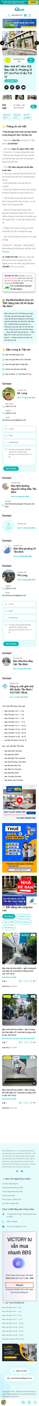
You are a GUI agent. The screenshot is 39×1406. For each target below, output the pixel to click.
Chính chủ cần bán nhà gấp (15, 369)
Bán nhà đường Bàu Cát (14, 355)
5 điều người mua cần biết (12, 1192)
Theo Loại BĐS (9, 922)
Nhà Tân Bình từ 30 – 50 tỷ (15, 733)
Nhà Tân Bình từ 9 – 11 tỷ (15, 722)
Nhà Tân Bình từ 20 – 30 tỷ (15, 729)
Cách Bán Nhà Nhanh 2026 (12, 1188)
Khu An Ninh (10, 374)
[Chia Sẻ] (18, 87)
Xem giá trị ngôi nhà (10, 1203)
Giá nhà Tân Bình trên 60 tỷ (16, 740)
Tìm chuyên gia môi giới (11, 1199)
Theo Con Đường (24, 922)
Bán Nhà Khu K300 (12, 755)
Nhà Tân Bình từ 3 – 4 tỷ (14, 711)
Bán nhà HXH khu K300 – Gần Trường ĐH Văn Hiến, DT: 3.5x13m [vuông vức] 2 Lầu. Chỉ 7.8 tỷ (19, 1092)
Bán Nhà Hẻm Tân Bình (19, 60)
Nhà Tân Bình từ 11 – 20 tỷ (15, 726)
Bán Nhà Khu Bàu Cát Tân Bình (23, 662)
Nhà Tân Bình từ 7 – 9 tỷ (14, 718)
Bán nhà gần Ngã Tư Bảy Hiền (16, 364)
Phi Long (22, 575)
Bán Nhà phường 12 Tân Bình (25, 550)
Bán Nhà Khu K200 (12, 773)
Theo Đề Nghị (8, 916)
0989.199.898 (12, 1222)
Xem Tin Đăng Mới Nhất (26, 398)
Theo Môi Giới (9, 928)
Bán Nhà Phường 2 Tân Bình (15, 762)
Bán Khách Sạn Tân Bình (14, 780)
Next (37, 43)
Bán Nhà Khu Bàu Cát (13, 766)
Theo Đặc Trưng (23, 916)
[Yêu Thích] (6, 87)
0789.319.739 (10, 406)
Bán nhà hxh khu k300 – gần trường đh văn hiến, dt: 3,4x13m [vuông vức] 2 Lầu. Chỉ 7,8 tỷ (19, 971)
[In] (12, 87)
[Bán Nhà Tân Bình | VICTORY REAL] (19, 9)
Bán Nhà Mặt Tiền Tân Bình (15, 758)
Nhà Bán (7, 60)
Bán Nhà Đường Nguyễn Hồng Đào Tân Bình (24, 489)
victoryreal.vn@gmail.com (16, 1226)
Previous (2, 43)
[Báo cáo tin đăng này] (23, 87)
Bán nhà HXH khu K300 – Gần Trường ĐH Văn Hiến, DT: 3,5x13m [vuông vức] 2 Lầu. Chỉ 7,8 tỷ (19, 1032)
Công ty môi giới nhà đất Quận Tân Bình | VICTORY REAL (21, 689)
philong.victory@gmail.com (15, 420)
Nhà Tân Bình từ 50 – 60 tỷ (15, 737)
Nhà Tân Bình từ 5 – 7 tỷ (14, 715)
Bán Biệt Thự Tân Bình (13, 769)
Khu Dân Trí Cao (25, 374)
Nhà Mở (15, 935)
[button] (29, 15)
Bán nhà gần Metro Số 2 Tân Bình (18, 360)
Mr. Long (22, 393)
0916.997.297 (17, 15)
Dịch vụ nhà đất (8, 1196)
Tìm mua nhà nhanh (10, 1184)
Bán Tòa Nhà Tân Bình (13, 777)
